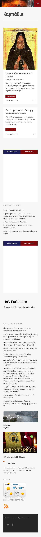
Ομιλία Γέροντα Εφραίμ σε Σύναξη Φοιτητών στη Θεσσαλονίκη (20, 349)
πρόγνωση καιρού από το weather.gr (14, 497)
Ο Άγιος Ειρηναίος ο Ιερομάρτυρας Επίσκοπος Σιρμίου (20, 232)
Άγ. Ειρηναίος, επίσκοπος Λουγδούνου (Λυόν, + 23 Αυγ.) (17, 226)
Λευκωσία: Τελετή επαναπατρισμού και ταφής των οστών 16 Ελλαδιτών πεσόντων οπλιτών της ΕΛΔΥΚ (20, 362)
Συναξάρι (10, 463)
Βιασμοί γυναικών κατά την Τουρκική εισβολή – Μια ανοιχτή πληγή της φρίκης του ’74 (20, 403)
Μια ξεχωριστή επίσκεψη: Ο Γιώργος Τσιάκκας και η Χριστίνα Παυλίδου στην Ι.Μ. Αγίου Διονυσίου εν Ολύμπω (20, 336)
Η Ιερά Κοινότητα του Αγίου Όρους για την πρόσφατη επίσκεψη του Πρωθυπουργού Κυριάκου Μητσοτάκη (19, 389)
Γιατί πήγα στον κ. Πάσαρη (19, 110)
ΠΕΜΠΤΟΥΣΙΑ (12, 152)
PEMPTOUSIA (12, 243)
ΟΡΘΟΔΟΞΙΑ (29, 152)
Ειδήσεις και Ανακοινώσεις (19, 113)
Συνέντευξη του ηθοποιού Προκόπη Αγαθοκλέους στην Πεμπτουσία (17, 355)
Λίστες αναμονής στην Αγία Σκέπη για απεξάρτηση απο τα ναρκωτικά (17, 329)
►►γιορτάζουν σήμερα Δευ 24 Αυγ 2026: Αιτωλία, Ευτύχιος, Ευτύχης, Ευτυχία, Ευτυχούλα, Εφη (19, 470)
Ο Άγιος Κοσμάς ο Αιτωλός (13, 210)
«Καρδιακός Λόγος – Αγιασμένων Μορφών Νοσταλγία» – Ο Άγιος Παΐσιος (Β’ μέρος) (19, 343)
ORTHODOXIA (29, 243)
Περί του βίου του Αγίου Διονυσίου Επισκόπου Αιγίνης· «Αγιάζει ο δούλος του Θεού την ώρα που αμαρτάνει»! (19, 216)
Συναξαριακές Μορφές (18, 79)
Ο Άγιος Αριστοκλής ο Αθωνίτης (15, 222)
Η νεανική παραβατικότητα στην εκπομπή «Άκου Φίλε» (18, 396)
